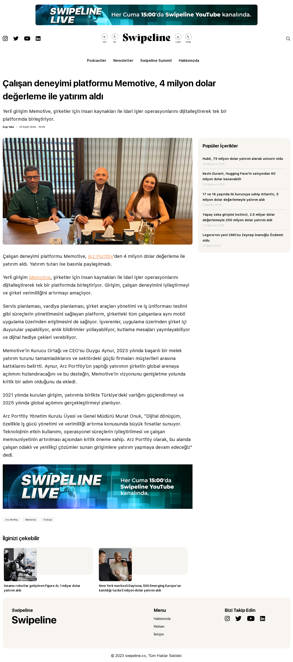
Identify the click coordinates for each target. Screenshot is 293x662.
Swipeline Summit (156, 60)
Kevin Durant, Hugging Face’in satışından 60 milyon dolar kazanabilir (239, 176)
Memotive (40, 277)
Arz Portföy (100, 256)
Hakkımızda (189, 60)
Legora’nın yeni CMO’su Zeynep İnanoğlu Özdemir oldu (243, 237)
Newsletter (123, 60)
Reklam (159, 626)
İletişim (159, 634)
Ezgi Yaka (8, 126)
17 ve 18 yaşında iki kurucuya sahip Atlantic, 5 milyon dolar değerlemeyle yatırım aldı (241, 197)
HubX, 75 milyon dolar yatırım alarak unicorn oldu (243, 159)
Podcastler (96, 60)
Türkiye (47, 519)
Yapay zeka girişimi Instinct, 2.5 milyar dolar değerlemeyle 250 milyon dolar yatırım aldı (239, 217)
